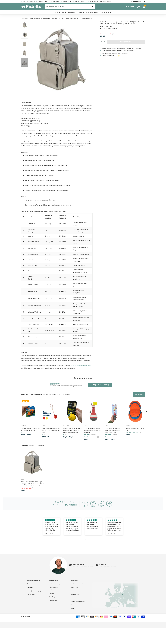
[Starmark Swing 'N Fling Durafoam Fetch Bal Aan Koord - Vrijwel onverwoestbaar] (72, 411)
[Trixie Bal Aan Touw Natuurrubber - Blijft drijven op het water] (51, 411)
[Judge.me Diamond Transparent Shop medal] (85, 504)
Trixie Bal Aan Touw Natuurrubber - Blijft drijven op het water (51, 430)
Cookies (73, 605)
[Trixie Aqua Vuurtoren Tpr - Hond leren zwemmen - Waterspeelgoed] (114, 411)
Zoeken (92, 6)
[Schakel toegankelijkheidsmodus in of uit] (144, 1)
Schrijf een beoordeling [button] (100, 385)
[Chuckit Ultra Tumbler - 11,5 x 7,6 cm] (135, 411)
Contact (51, 593)
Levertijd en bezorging (34, 591)
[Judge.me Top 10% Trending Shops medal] (109, 504)
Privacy (73, 608)
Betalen (29, 584)
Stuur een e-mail (78, 564)
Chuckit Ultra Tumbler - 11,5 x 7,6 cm (135, 429)
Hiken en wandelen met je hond (81, 365)
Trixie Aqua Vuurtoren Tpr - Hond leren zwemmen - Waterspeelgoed (113, 430)
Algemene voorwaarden (78, 601)
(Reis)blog (52, 597)
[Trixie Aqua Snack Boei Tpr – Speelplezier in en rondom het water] (93, 411)
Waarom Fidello (75, 594)
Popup (113, 34)
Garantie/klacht (53, 600)
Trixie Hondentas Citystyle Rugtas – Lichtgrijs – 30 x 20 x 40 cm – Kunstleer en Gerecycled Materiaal (32, 484)
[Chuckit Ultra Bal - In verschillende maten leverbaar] (30, 411)
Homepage (24, 18)
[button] (105, 40)
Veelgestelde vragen (55, 584)
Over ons (73, 591)
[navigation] (24, 25)
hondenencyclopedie (77, 584)
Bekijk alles (139, 394)
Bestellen (30, 587)
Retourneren (31, 594)
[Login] (138, 6)
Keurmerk (73, 598)
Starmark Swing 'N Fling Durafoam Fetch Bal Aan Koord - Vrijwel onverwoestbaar (72, 430)
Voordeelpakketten (92, 12)
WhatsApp (102, 564)
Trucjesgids (74, 587)
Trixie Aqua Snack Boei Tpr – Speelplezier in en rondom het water (93, 430)
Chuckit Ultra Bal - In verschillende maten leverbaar (30, 429)
